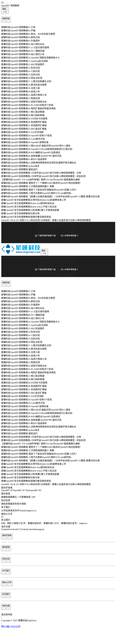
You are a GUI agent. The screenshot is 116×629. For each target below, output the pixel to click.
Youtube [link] (5, 529)
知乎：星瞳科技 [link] (44, 523)
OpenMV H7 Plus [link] (21, 490)
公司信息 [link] (5, 510)
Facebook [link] (13, 529)
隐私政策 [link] (5, 504)
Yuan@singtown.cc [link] (28, 510)
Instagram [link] (40, 529)
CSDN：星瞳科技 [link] (61, 523)
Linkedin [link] (31, 529)
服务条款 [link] (14, 504)
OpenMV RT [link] (36, 490)
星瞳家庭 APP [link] (28, 497)
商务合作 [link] (14, 510)
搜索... (5, 10)
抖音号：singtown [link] (78, 523)
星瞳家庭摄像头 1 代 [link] (11, 497)
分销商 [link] (22, 504)
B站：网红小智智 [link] (10, 523)
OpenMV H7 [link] (7, 490)
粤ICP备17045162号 (11, 626)
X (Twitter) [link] (22, 529)
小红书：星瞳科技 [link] (28, 523)
